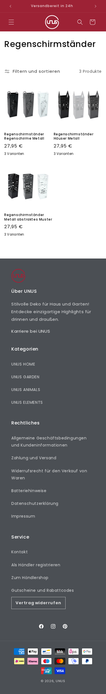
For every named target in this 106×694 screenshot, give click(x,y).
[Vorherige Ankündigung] (10, 6)
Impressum (23, 516)
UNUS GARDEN (25, 377)
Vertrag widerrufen (38, 603)
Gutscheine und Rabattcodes (42, 590)
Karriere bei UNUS (30, 331)
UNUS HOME (23, 364)
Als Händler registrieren (35, 565)
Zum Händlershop (30, 577)
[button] (11, 22)
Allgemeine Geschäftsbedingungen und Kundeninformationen (49, 441)
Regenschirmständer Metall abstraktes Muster (28, 217)
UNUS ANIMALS (25, 389)
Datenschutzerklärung (35, 503)
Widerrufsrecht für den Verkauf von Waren (49, 474)
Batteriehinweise (29, 491)
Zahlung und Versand (33, 458)
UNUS (60, 681)
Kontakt (19, 552)
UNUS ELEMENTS (27, 402)
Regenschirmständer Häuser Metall (74, 136)
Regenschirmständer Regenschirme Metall (24, 136)
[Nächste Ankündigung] (95, 6)
